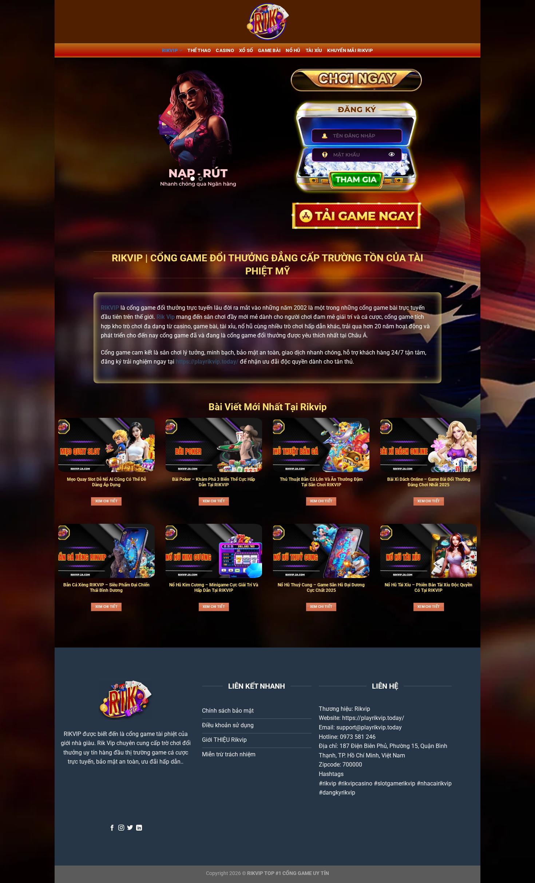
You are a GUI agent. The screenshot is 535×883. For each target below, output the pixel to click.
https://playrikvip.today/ (373, 717)
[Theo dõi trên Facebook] (112, 828)
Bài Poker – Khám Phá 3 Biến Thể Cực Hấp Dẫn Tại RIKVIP (213, 482)
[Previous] (125, 128)
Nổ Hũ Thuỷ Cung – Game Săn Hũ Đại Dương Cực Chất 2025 (321, 587)
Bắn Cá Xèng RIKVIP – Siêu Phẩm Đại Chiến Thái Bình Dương (106, 587)
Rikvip (362, 708)
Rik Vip (106, 743)
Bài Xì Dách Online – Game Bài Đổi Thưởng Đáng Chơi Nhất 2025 (428, 482)
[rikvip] (267, 21)
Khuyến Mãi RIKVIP (350, 50)
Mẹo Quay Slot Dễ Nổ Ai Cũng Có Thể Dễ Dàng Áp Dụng (106, 482)
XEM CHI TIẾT (106, 501)
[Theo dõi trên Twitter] (130, 828)
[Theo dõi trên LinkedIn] (139, 828)
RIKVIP (170, 50)
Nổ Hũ (293, 50)
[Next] (267, 128)
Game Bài (269, 50)
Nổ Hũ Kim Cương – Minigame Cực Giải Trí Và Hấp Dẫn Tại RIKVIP (213, 587)
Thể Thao (199, 50)
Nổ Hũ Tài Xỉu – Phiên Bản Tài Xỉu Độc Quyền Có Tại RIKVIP (428, 587)
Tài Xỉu (314, 50)
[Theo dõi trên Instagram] (121, 828)
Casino (225, 50)
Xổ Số (246, 50)
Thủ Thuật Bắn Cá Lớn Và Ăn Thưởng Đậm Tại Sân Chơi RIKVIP (321, 482)
